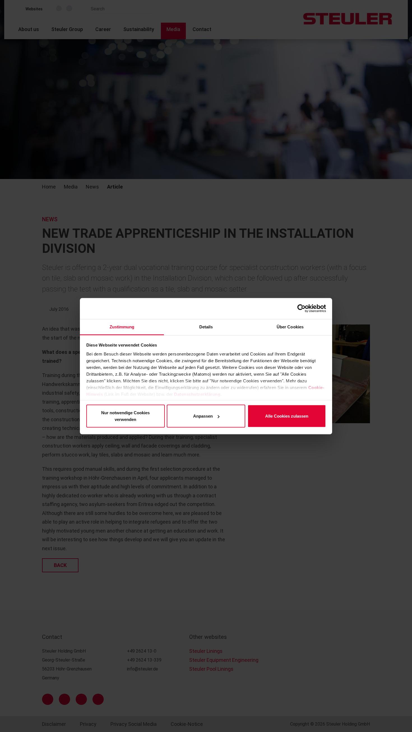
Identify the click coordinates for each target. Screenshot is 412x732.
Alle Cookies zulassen (286, 416)
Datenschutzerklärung (197, 394)
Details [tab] (206, 326)
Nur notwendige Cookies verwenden (125, 416)
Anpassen (203, 416)
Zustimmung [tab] (122, 326)
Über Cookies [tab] (290, 326)
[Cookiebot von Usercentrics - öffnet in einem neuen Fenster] (301, 308)
